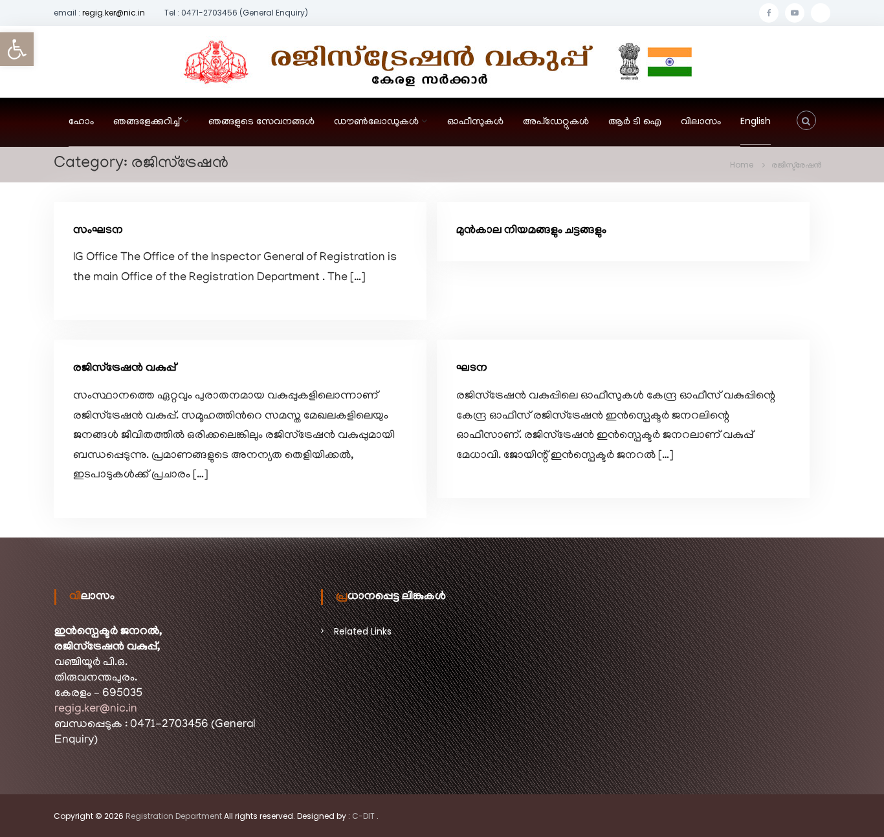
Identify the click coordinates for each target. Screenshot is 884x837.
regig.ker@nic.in (113, 12)
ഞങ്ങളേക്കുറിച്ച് (146, 122)
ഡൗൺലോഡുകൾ (376, 122)
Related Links (363, 631)
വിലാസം (701, 122)
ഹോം (81, 122)
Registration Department (174, 815)
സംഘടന (98, 230)
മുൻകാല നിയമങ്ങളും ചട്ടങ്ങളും (531, 230)
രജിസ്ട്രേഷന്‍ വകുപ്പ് (124, 368)
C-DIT (363, 815)
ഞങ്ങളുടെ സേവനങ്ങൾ (261, 122)
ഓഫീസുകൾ (475, 122)
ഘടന (471, 368)
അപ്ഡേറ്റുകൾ (556, 122)
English (755, 120)
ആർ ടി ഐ (634, 122)
